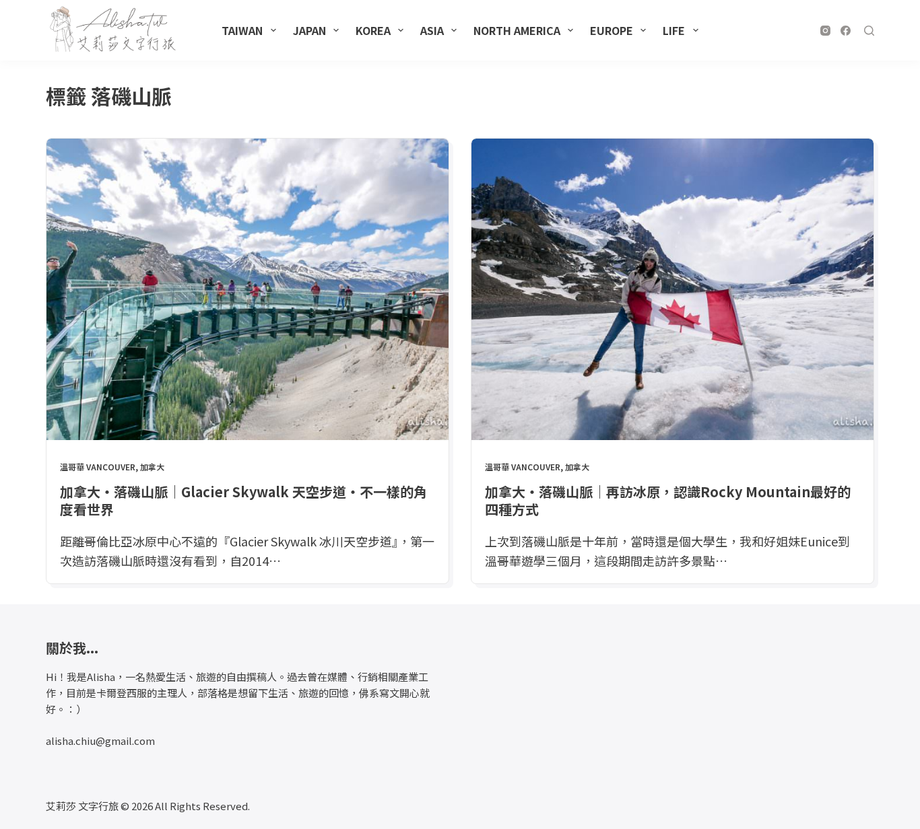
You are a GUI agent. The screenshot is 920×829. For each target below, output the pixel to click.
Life (674, 30)
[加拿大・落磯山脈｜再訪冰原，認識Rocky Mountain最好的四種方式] (672, 289)
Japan (309, 30)
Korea (373, 30)
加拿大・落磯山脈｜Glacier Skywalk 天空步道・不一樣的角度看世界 (243, 500)
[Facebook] (846, 31)
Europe (611, 30)
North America (516, 30)
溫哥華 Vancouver (97, 466)
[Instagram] (825, 31)
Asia (432, 30)
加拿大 (152, 466)
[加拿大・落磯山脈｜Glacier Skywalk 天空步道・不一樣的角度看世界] (247, 289)
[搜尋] (869, 31)
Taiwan (242, 30)
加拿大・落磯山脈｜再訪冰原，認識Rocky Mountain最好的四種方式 (668, 500)
